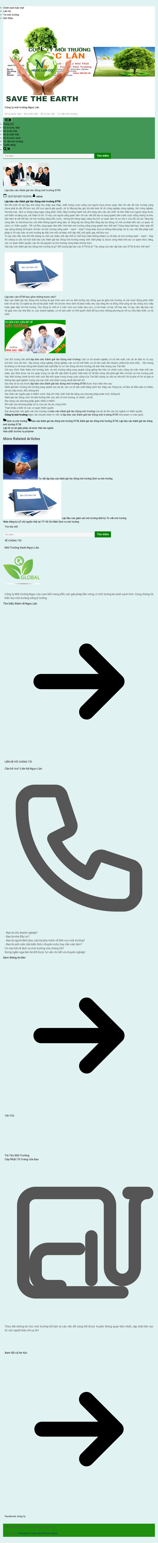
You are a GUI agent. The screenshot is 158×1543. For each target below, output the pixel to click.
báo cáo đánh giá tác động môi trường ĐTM (55, 421)
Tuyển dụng (9, 144)
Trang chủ (8, 124)
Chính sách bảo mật (13, 7)
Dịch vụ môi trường (17, 421)
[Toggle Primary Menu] (8, 119)
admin (39, 196)
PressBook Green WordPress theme (38, 1533)
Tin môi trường (11, 14)
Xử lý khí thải (10, 131)
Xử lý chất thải (11, 134)
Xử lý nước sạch (12, 138)
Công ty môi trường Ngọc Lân (22, 107)
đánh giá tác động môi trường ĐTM (99, 421)
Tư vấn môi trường (13, 141)
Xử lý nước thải (11, 127)
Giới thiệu (8, 18)
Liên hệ (7, 11)
